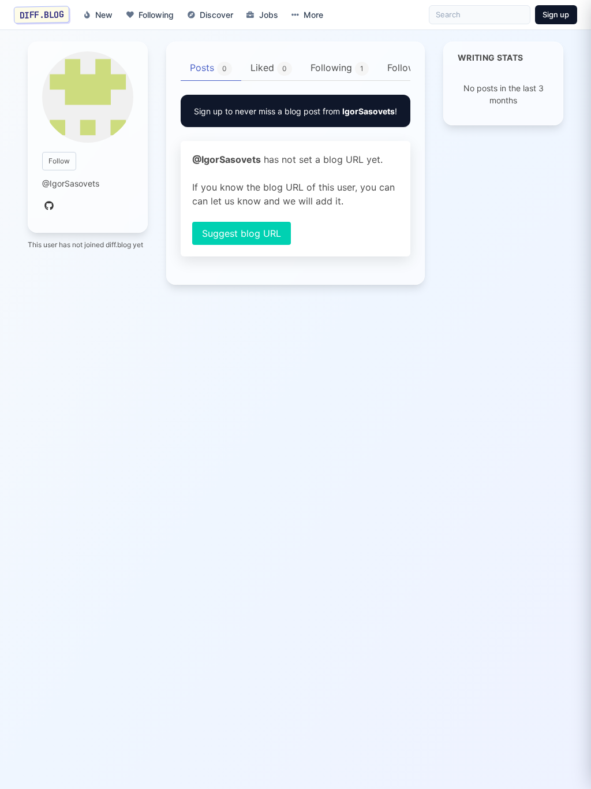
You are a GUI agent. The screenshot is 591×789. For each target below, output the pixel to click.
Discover (216, 15)
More (313, 15)
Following (156, 15)
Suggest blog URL (241, 233)
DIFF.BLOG (42, 14)
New (104, 15)
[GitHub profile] (49, 206)
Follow (59, 161)
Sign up (556, 14)
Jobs (268, 15)
